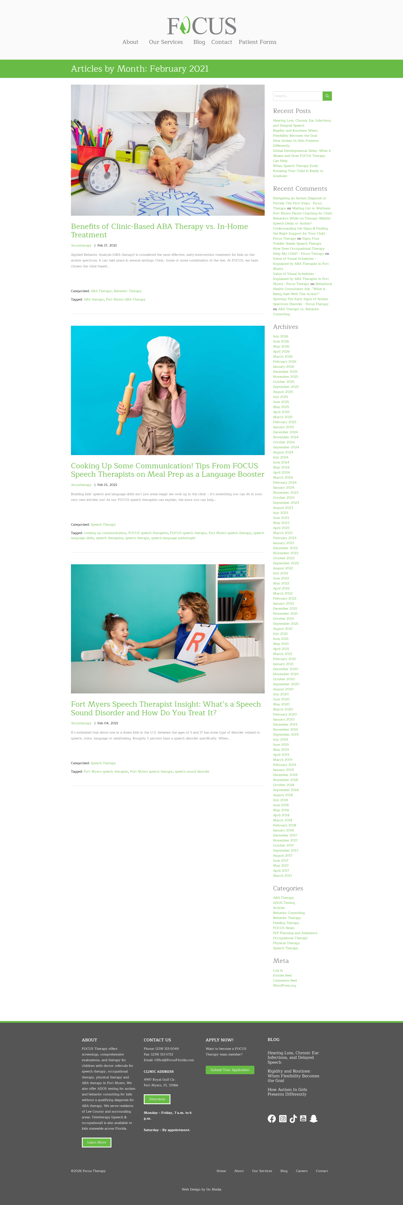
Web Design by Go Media (201, 1189)
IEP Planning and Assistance (295, 933)
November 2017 (285, 840)
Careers (301, 1171)
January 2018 (283, 830)
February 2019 (284, 765)
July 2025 (280, 397)
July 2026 (280, 336)
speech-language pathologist (173, 538)
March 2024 (283, 477)
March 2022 (283, 593)
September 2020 (286, 684)
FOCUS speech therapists (148, 533)
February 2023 (284, 538)
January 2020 (283, 719)
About (130, 42)
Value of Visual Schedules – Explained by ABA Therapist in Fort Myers (301, 264)
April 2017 (281, 870)
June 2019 (281, 744)
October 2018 (283, 785)
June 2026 (281, 341)
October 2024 (284, 442)
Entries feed (282, 975)
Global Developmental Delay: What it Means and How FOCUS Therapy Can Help (302, 156)
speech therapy (137, 538)
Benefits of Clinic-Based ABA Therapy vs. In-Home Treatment (159, 230)
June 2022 (281, 578)
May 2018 (281, 810)
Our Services (166, 42)
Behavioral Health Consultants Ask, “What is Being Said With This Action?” (302, 289)
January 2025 (283, 427)
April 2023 (281, 528)
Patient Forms (257, 42)
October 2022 (283, 558)
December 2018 (285, 775)
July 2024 (280, 457)
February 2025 (284, 422)
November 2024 (285, 437)
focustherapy (81, 245)
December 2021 (285, 608)
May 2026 (281, 346)
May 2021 (281, 644)
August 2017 (282, 855)
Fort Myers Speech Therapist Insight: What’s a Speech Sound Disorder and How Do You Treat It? (166, 708)
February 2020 (285, 714)
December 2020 (285, 669)
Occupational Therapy (290, 938)
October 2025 (283, 382)
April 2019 (281, 754)
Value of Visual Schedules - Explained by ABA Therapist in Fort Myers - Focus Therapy (301, 279)
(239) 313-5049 (167, 1048)
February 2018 (284, 825)
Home (221, 1171)
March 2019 (282, 760)
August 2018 (283, 795)
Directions (157, 1099)
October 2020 (284, 679)
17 (105, 245)
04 (106, 723)
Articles (279, 908)
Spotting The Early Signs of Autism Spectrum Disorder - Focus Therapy (301, 301)
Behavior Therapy (128, 291)
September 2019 (285, 734)
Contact (221, 42)
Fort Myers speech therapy (230, 533)
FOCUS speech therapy (188, 533)
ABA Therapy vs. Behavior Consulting (296, 311)
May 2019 (281, 749)
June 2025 (281, 402)
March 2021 (282, 654)
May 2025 (281, 407)
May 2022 (281, 583)
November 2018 (285, 780)
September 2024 (286, 447)
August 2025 (283, 392)
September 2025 (286, 387)
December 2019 (285, 724)
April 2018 (281, 815)
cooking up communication (105, 533)
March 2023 (283, 533)
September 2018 (286, 790)
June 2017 (280, 860)
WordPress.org (284, 985)
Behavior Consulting (289, 913)
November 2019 (285, 729)
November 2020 (286, 674)
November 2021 (285, 613)
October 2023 (283, 497)
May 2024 (281, 467)
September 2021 (285, 623)
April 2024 (281, 472)
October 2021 (283, 618)
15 (105, 485)
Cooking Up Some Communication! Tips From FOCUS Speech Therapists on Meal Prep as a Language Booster (167, 470)
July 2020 (281, 694)
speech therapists (109, 538)
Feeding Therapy (286, 923)
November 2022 (285, 553)
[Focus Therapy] (201, 25)
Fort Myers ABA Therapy (126, 299)
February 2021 (284, 659)
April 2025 (281, 412)
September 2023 (286, 502)
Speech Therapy (103, 524)
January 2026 (283, 366)
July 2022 (280, 573)
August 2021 (283, 628)
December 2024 (285, 432)
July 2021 (280, 634)
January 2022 (283, 603)
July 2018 (280, 800)
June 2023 (281, 518)
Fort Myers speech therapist (106, 771)
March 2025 (283, 417)
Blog (199, 42)
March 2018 (282, 820)
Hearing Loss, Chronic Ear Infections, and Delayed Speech (302, 123)
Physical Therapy (286, 943)
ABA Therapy (101, 291)
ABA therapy (94, 299)
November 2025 (285, 376)
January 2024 (283, 487)
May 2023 (281, 523)
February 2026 (284, 361)
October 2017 (283, 845)
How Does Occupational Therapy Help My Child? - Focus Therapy (299, 251)
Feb (100, 245)
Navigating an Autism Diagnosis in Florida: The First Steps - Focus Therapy (299, 203)
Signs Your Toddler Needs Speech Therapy (297, 241)
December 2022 (285, 548)
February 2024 (285, 482)
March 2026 (283, 356)
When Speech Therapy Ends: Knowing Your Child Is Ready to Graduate (298, 171)
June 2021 (281, 639)
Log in (278, 970)
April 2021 (281, 649)
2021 (113, 245)
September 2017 (285, 850)
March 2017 (282, 875)
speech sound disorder (192, 771)
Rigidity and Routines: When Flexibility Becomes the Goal (295, 133)
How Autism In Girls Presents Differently (296, 143)
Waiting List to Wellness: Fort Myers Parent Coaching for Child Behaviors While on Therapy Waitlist (302, 213)
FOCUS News (283, 928)
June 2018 (281, 805)
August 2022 (283, 568)
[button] (230, 1070)
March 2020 (283, 709)
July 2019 (280, 739)
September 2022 (286, 563)
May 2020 (281, 704)
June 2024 (281, 462)
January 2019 (283, 770)
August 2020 (283, 689)
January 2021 (283, 664)
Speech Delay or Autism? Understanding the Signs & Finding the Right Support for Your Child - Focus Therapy (300, 231)
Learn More (96, 1142)
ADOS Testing (284, 903)
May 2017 (281, 865)
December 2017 (285, 835)
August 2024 (283, 452)
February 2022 (284, 598)
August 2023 (283, 508)
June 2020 (281, 699)
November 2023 (285, 492)
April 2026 (281, 351)
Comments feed (285, 980)
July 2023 (280, 513)
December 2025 (285, 371)
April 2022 (281, 588)
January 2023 (283, 543)
